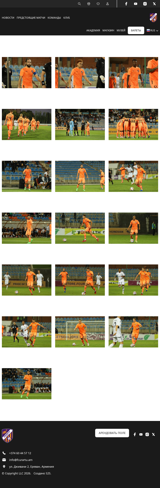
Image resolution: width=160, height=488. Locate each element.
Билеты (136, 30)
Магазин (108, 30)
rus (152, 30)
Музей (121, 30)
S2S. (48, 473)
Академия (93, 30)
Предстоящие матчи (31, 17)
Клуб (66, 17)
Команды (54, 17)
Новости (8, 17)
